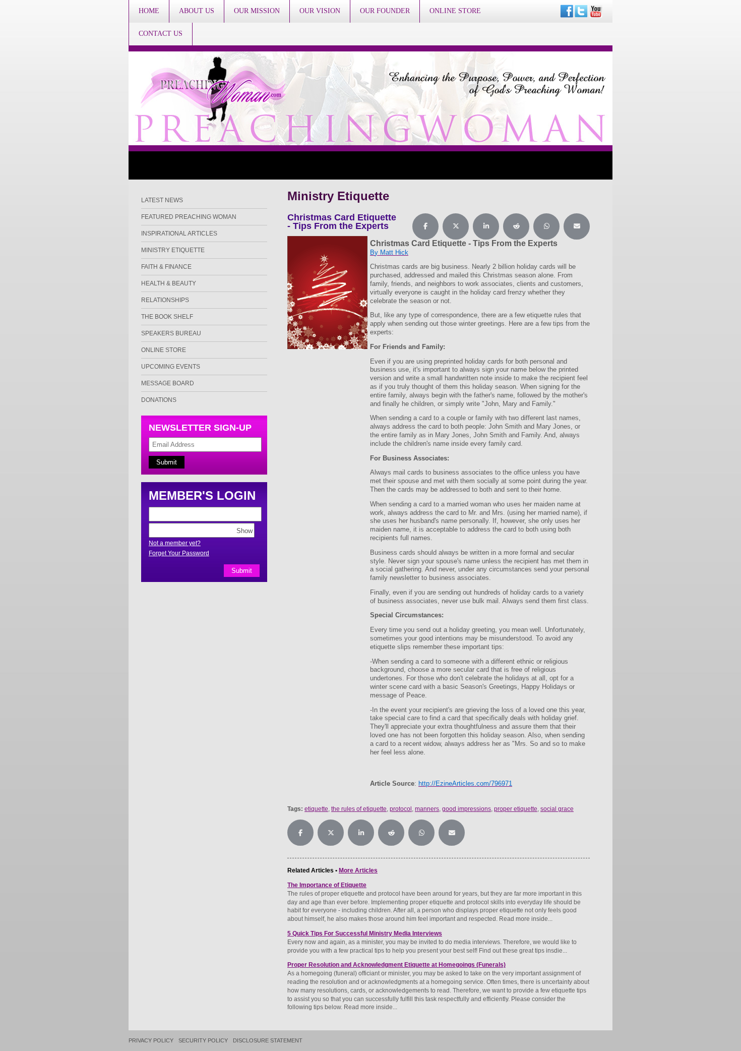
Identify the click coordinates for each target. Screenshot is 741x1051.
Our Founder (385, 11)
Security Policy (203, 1040)
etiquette (316, 808)
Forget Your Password (179, 553)
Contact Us (160, 33)
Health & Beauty (168, 283)
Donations (158, 399)
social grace (557, 808)
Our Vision (319, 11)
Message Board (167, 383)
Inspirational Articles (179, 233)
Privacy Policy (151, 1040)
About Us (196, 11)
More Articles (358, 870)
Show (244, 530)
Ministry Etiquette (173, 250)
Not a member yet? (175, 543)
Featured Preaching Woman (188, 216)
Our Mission (257, 11)
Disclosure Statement (267, 1040)
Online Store (455, 11)
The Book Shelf (167, 316)
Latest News (162, 200)
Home (149, 11)
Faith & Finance (166, 266)
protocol (401, 808)
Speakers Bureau (171, 333)
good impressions (466, 808)
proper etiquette (515, 808)
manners (427, 808)
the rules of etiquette (359, 808)
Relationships (165, 300)
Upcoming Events (170, 366)
